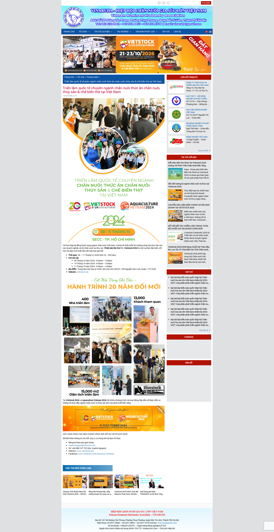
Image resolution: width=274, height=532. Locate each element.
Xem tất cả (203, 330)
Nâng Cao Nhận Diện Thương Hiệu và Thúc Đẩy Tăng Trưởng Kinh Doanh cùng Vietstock (156, 492)
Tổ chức (83, 31)
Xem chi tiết (203, 150)
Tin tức (80, 76)
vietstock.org (82, 272)
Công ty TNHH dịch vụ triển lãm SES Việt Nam (197, 83)
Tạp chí (165, 31)
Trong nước (92, 76)
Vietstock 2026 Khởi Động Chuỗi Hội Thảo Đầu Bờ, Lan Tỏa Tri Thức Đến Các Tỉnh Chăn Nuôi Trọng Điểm (188, 248)
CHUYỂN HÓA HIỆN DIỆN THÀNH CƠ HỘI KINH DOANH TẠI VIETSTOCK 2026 (189, 206)
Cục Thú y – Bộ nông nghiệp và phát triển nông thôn (196, 97)
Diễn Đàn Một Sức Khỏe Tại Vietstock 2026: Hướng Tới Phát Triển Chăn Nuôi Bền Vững (187, 164)
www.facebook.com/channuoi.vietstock (96, 453)
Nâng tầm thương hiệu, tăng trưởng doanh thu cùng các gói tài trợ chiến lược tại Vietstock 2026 (79, 492)
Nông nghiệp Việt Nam (196, 137)
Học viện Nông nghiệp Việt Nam (196, 111)
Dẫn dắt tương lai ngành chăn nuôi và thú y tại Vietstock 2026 (188, 185)
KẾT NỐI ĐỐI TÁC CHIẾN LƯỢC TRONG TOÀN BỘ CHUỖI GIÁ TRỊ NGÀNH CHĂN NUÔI (188, 227)
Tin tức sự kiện (102, 31)
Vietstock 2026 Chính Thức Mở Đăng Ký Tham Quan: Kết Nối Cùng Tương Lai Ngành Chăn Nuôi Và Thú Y (105, 492)
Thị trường (123, 31)
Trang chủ (69, 31)
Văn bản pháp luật (145, 31)
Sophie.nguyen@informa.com (81, 445)
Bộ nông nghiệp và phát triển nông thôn (197, 124)
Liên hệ (177, 31)
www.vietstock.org (85, 451)
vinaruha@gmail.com (167, 522)
